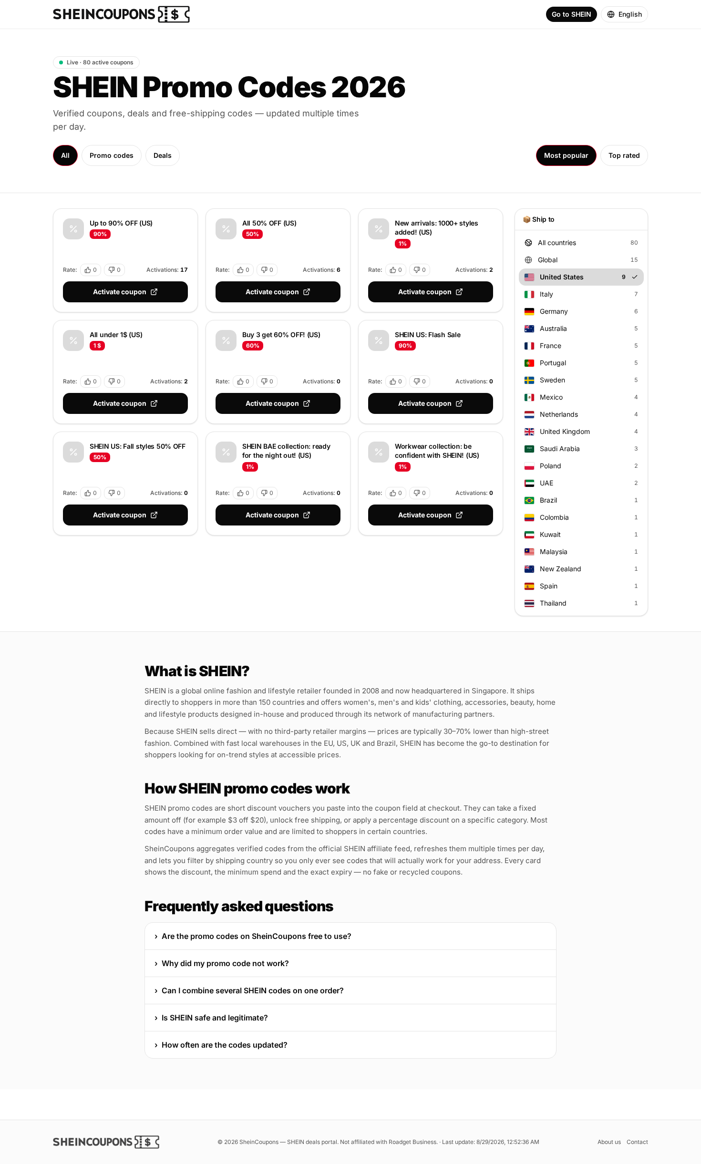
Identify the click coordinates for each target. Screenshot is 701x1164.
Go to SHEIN (571, 14)
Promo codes (112, 155)
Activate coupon (119, 292)
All (65, 155)
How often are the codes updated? (221, 1045)
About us (609, 1141)
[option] (581, 242)
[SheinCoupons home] (121, 14)
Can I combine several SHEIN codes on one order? (249, 990)
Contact (637, 1141)
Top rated (624, 155)
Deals (163, 155)
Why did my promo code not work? (222, 963)
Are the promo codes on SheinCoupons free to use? (253, 936)
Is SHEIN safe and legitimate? (211, 1017)
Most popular (566, 155)
